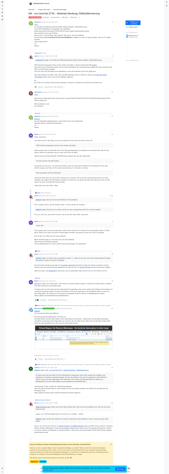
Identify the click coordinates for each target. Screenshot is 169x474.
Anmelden (43, 461)
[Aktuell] (2, 9)
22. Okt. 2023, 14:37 (50, 195)
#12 (112, 403)
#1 (112, 22)
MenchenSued (38, 308)
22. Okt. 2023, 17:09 (50, 403)
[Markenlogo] (30, 3)
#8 (112, 254)
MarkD (36, 134)
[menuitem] (166, 2)
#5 (112, 134)
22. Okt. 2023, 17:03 (51, 367)
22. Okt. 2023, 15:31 (50, 281)
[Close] (111, 444)
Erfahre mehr (48, 470)
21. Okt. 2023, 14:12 (50, 56)
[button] (2, 468)
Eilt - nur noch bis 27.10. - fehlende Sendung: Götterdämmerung (67, 370)
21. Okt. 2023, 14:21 (53, 92)
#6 (112, 195)
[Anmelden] (166, 2)
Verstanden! (120, 469)
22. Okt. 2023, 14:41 (50, 221)
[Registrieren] (166, 5)
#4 (112, 116)
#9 (112, 281)
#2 (112, 56)
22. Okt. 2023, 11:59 (50, 134)
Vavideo (94, 65)
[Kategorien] (2, 5)
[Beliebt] (2, 16)
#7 (112, 221)
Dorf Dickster (38, 92)
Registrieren (34, 461)
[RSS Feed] (79, 17)
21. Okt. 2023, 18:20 (52, 116)
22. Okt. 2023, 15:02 (50, 254)
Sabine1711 (37, 22)
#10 (112, 308)
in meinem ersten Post (68, 265)
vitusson (36, 367)
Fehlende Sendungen (35, 17)
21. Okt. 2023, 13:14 (52, 22)
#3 (112, 92)
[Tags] (2, 12)
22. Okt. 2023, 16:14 (66, 308)
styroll (36, 56)
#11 (112, 367)
